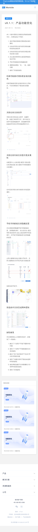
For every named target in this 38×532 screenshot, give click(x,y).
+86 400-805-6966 (19, 502)
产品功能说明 (27, 517)
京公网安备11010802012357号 (20, 522)
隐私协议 (10, 517)
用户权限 (17, 517)
